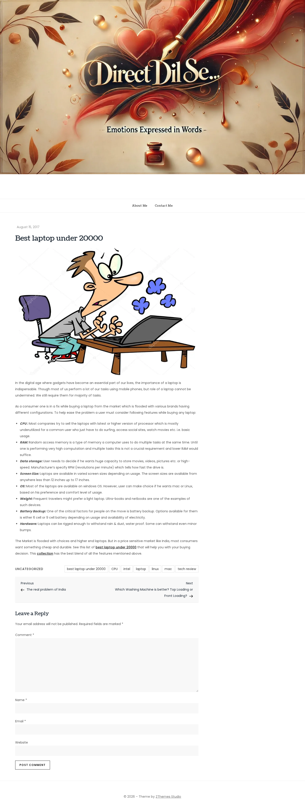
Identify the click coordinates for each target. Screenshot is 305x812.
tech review (187, 569)
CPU (114, 569)
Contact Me (164, 206)
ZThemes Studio (168, 796)
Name (21, 700)
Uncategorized (29, 569)
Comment (24, 635)
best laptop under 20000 (116, 547)
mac (168, 569)
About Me (139, 206)
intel (126, 569)
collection (45, 553)
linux (155, 569)
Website (21, 742)
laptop (141, 569)
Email (20, 721)
